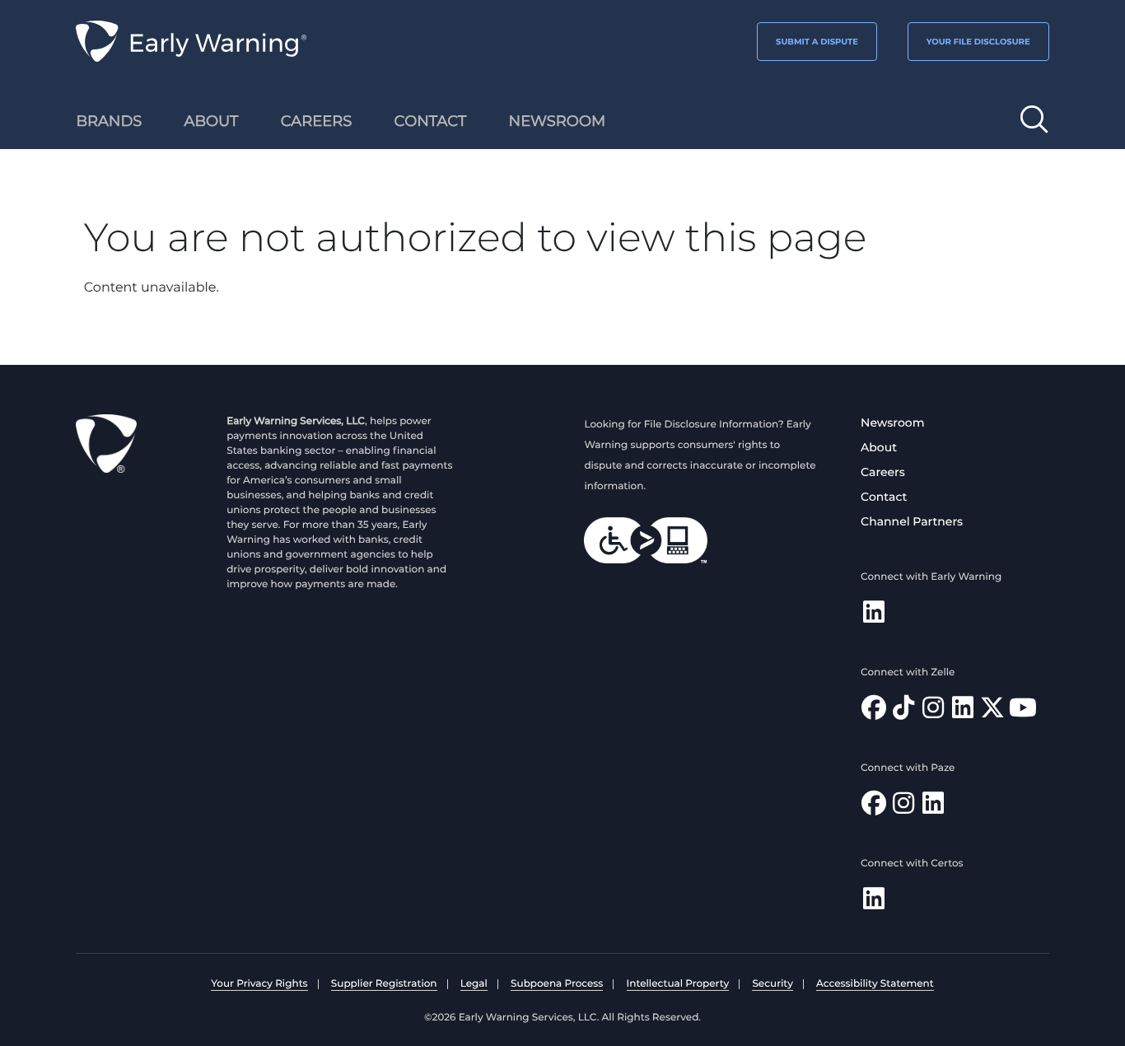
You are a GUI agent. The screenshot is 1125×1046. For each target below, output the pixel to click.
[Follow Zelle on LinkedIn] (962, 712)
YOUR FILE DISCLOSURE (978, 41)
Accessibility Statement (875, 984)
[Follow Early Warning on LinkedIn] (874, 616)
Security (772, 984)
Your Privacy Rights (259, 984)
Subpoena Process (557, 984)
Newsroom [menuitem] (557, 121)
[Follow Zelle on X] (992, 712)
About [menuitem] (211, 121)
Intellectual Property (678, 984)
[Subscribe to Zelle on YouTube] (1023, 712)
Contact (884, 496)
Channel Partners (912, 521)
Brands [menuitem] (109, 121)
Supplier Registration (384, 984)
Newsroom (892, 422)
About (879, 447)
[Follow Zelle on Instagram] (933, 712)
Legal (474, 984)
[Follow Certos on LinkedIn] (874, 903)
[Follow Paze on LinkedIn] (933, 807)
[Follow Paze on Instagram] (903, 807)
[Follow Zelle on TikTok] (903, 712)
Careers (883, 472)
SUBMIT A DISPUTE (817, 41)
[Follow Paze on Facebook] (873, 807)
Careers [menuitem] (316, 121)
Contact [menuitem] (430, 121)
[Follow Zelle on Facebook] (873, 712)
